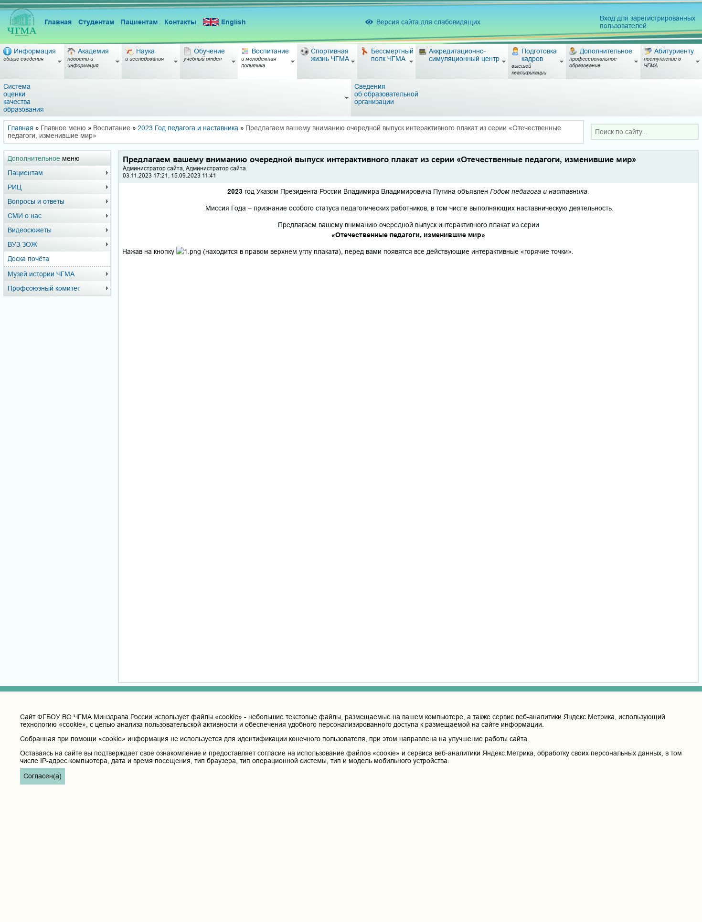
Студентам (96, 22)
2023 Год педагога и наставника (188, 128)
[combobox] (645, 132)
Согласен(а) (42, 776)
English (233, 22)
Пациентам (139, 22)
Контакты (180, 22)
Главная (58, 22)
